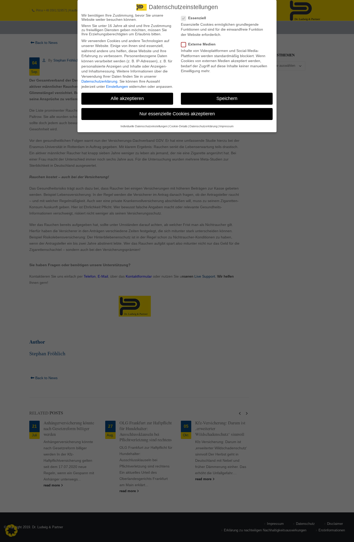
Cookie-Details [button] (178, 126)
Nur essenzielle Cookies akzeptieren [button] (177, 113)
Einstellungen (117, 86)
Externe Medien (202, 44)
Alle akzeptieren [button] (127, 98)
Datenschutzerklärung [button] (203, 126)
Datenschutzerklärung (99, 81)
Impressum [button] (226, 126)
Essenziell (197, 18)
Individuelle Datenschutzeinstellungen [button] (144, 126)
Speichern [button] (226, 98)
